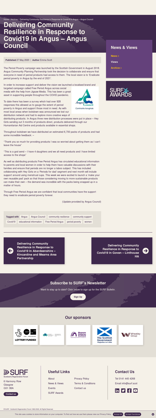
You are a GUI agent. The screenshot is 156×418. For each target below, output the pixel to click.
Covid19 (11, 221)
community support (82, 216)
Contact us (11, 394)
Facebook (129, 390)
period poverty (74, 221)
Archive (115, 68)
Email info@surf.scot (126, 383)
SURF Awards (129, 90)
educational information (30, 221)
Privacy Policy (81, 378)
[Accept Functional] (153, 414)
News (114, 56)
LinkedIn (117, 390)
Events (51, 388)
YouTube (135, 390)
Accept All (118, 414)
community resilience (59, 216)
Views (114, 62)
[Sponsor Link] (25, 335)
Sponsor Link (25, 335)
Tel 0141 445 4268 (125, 378)
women (88, 221)
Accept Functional (133, 414)
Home (16, 373)
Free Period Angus (54, 221)
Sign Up (78, 296)
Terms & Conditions (84, 383)
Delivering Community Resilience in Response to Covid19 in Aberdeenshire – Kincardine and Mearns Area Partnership (34, 250)
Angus (24, 216)
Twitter (123, 390)
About (51, 378)
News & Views (55, 383)
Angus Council (38, 216)
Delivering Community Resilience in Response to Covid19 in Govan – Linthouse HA (121, 250)
